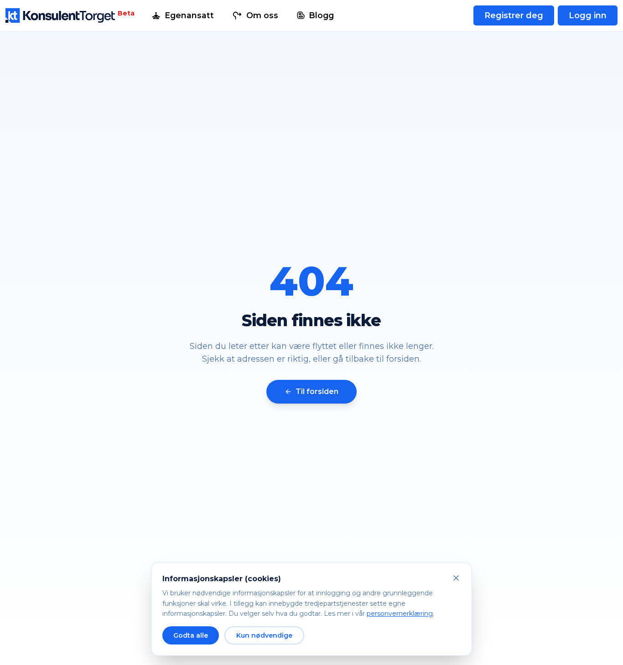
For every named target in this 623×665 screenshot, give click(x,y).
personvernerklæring (400, 613)
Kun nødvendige (264, 635)
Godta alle (190, 635)
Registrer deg (513, 15)
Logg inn (588, 15)
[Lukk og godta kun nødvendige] (456, 578)
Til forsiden (317, 391)
